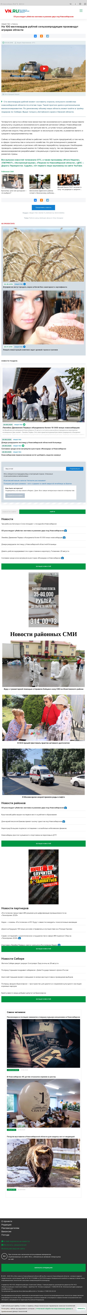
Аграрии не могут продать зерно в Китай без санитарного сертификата (35, 287)
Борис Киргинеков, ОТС (26, 43)
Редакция (6, 1224)
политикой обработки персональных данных (54, 1309)
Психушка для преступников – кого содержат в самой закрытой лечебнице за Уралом (38, 484)
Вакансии (6, 1231)
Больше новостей (43, 566)
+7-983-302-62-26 (50, 1291)
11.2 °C (15, 4)
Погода (5, 1235)
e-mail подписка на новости (17, 1241)
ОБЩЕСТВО (18, 284)
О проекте (6, 1221)
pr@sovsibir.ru (32, 1291)
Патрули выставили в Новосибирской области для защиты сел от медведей (41, 1137)
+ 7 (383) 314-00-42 (56, 1287)
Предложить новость (43, 207)
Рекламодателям (10, 1228)
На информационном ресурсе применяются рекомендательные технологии (26, 1295)
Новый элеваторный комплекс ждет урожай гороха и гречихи (30, 350)
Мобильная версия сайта (13, 1248)
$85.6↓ (21, 4)
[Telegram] (47, 36)
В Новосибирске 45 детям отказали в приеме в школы (31, 1077)
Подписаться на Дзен (15, 495)
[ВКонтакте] (35, 36)
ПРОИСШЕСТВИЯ (13, 1070)
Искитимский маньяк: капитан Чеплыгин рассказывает (25, 481)
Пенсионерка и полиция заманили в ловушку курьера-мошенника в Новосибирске (43, 1017)
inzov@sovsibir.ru (6, 1289)
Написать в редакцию (43, 1268)
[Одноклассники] (41, 36)
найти (52, 512)
